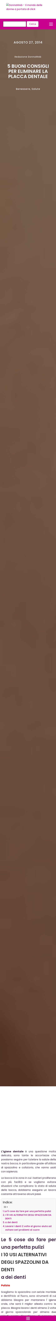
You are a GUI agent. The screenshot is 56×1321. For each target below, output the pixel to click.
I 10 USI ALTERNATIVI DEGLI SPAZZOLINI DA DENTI (28, 1216)
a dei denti (11, 1222)
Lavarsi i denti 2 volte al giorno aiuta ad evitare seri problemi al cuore (28, 1228)
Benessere (23, 89)
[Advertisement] (25, 1119)
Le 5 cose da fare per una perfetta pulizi (28, 1211)
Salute (36, 89)
